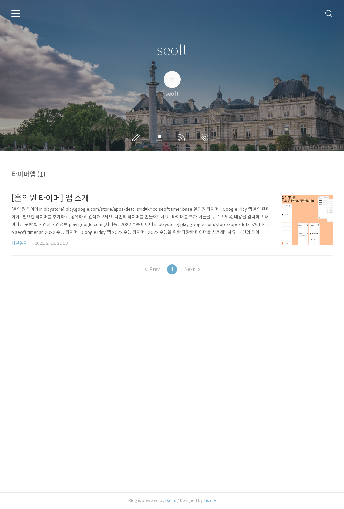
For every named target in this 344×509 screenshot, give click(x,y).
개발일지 (19, 243)
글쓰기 (137, 137)
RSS (183, 137)
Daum (170, 500)
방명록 (160, 137)
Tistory (210, 500)
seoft (172, 50)
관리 (206, 137)
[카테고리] (16, 13)
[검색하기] (329, 13)
